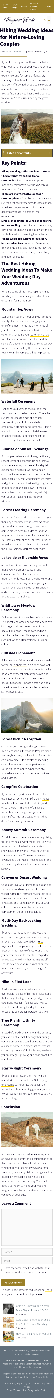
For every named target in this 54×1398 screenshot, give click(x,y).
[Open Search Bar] (45, 20)
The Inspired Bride (12, 1360)
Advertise (48, 6)
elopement (20, 665)
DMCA (36, 1390)
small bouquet (12, 431)
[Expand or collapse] (49, 153)
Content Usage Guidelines (29, 1363)
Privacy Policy (27, 1390)
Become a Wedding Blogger (34, 6)
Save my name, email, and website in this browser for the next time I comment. (27, 1270)
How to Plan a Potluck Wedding (34, 1333)
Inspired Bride (18, 20)
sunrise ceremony (12, 465)
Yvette (7, 51)
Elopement (17, 51)
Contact (44, 1390)
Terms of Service (13, 1390)
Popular (24, 6)
